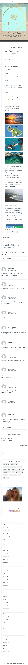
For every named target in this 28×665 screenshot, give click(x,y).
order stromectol (20, 391)
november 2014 (6, 611)
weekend (6, 477)
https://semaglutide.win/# (7, 347)
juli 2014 (4, 622)
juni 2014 (4, 625)
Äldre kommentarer (6, 258)
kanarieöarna (6, 245)
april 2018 (5, 545)
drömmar (7, 244)
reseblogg (19, 472)
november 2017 (6, 559)
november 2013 (6, 645)
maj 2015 (4, 593)
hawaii (13, 244)
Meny (14, 1)
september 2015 (6, 588)
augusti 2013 (5, 654)
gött (11, 244)
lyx (9, 469)
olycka (18, 469)
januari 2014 (5, 639)
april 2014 (5, 631)
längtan (12, 245)
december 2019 (6, 530)
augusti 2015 (5, 591)
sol (15, 247)
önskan (5, 247)
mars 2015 (5, 599)
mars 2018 (5, 547)
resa (8, 247)
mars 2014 (5, 634)
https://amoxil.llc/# (6, 273)
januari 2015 (5, 605)
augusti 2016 (5, 570)
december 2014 (6, 608)
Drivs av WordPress (8, 663)
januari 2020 (5, 527)
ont (22, 469)
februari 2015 (5, 602)
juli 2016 (4, 573)
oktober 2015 (5, 585)
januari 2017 (5, 565)
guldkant (6, 467)
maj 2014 (4, 628)
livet (4, 469)
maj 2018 (4, 542)
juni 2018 (4, 539)
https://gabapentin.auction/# (8, 374)
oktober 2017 (5, 562)
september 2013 (6, 651)
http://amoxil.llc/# (5, 360)
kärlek (19, 467)
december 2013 (6, 642)
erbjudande (14, 464)
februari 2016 (5, 576)
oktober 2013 (5, 648)
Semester (19, 47)
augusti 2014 (5, 619)
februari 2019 (5, 533)
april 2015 (5, 596)
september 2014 (6, 616)
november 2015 (6, 582)
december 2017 (6, 556)
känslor (13, 467)
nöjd (12, 469)
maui (18, 245)
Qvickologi (14, 32)
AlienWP (22, 663)
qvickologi (6, 472)
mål (16, 245)
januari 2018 (5, 553)
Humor (8, 47)
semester (12, 247)
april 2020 (5, 524)
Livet (13, 47)
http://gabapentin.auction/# (8, 317)
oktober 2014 (5, 614)
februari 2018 (5, 550)
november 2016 (6, 568)
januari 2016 (5, 579)
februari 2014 (5, 636)
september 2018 (6, 536)
